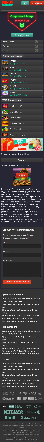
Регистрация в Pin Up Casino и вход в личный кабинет (20, 321)
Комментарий (9, 261)
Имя (5, 243)
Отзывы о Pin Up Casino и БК (12, 301)
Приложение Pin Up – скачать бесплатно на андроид (20, 316)
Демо (22, 179)
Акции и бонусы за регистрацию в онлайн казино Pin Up (21, 299)
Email (5, 252)
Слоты (21, 166)
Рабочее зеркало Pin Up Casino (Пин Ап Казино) (18, 318)
